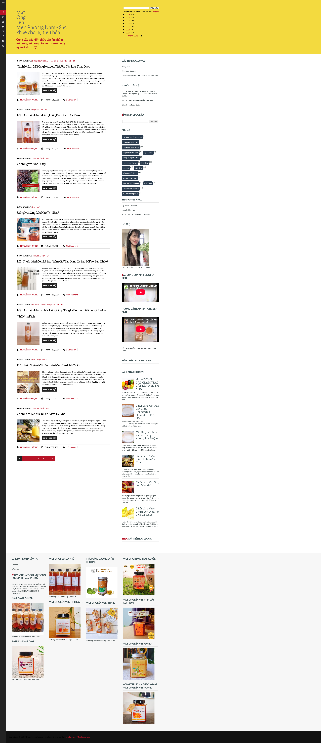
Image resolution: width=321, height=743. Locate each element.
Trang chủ (126, 67)
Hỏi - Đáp (36, 207)
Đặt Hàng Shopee (129, 71)
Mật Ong (138, 168)
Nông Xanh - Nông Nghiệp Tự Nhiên (136, 214)
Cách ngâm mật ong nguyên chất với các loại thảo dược (53, 66)
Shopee (15, 565)
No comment (73, 148)
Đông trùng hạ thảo (131, 158)
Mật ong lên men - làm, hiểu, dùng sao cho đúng (49, 115)
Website (15, 569)
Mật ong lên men (39, 110)
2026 (128, 32)
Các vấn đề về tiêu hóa (132, 137)
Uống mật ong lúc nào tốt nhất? (38, 213)
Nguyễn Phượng (29, 99)
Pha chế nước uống (131, 183)
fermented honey (40, 305)
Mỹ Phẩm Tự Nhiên (129, 205)
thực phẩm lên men (67, 61)
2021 (128, 17)
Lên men (43, 360)
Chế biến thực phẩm (131, 147)
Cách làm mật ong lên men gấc (147, 484)
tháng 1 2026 (134, 35)
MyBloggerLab (83, 737)
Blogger (155, 11)
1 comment (71, 99)
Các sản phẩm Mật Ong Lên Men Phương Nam (140, 75)
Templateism (69, 737)
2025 (128, 29)
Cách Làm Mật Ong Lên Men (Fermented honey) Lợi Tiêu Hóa (147, 412)
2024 (128, 26)
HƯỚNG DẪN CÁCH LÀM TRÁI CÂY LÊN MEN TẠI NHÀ (147, 384)
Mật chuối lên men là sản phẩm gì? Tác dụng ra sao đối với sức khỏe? (62, 261)
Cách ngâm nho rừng (31, 164)
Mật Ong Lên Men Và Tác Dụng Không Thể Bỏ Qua (147, 435)
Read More (47, 90)
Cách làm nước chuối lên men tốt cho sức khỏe (147, 511)
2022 (128, 20)
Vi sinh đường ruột (130, 194)
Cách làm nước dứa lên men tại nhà (41, 414)
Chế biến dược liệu (130, 142)
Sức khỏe (148, 183)
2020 (128, 14)
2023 (128, 23)
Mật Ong (54, 61)
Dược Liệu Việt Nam (40, 61)
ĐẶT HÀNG (148, 152)
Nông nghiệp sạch (130, 178)
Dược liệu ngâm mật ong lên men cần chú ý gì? (48, 365)
